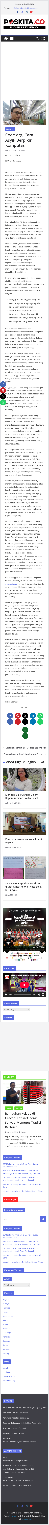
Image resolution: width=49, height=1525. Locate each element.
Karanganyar (8, 1316)
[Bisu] (39, 994)
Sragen (5, 1345)
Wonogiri (6, 1353)
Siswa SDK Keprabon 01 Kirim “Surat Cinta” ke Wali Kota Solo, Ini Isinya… (23, 887)
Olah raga (7, 1332)
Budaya (6, 1304)
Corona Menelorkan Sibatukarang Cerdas (23, 754)
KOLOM (6, 1324)
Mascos (22, 151)
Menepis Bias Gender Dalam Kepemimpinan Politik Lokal (21, 796)
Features (9, 1108)
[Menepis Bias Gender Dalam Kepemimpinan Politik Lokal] (24, 769)
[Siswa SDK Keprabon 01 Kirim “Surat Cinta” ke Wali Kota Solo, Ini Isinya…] (24, 858)
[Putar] (6, 994)
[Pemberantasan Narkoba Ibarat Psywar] (24, 814)
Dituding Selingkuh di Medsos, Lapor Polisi (26, 747)
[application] (24, 985)
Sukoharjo (7, 1349)
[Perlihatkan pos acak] (43, 38)
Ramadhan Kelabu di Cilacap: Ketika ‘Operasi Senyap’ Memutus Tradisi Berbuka (23, 1120)
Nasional (18, 1108)
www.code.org (11, 584)
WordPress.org (9, 1380)
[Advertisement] (24, 74)
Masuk (5, 1368)
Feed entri (7, 1372)
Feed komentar (9, 1376)
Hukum (6, 1312)
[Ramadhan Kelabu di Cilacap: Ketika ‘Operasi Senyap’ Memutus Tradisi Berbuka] (24, 1092)
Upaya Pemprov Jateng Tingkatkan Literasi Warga (23, 1191)
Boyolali (6, 1299)
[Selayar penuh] (43, 994)
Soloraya (6, 1341)
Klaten (5, 1320)
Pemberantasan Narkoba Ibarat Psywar (23, 840)
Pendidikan (10, 129)
